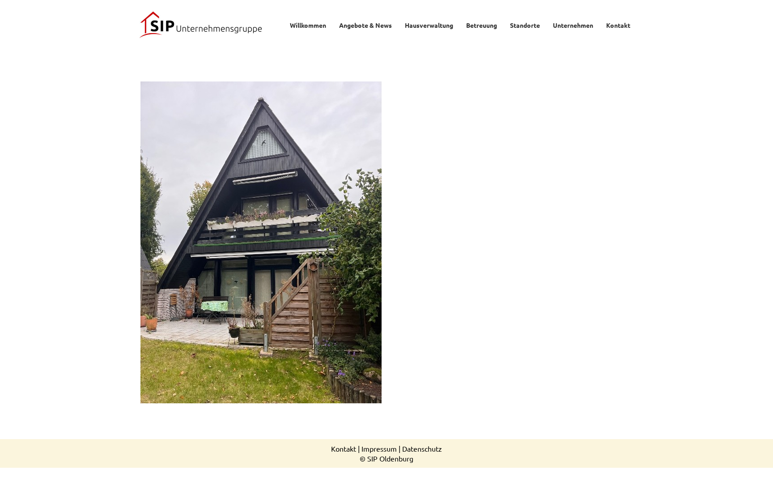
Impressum (379, 448)
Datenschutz (422, 448)
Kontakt (343, 448)
